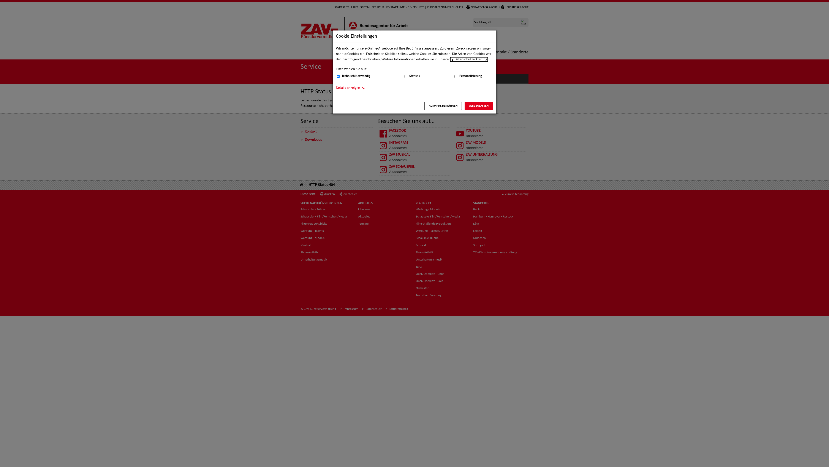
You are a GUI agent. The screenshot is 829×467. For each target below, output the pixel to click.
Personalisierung (470, 76)
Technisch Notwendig (356, 76)
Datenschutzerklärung (470, 59)
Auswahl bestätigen (443, 105)
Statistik (414, 76)
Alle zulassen (479, 105)
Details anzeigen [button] (348, 88)
